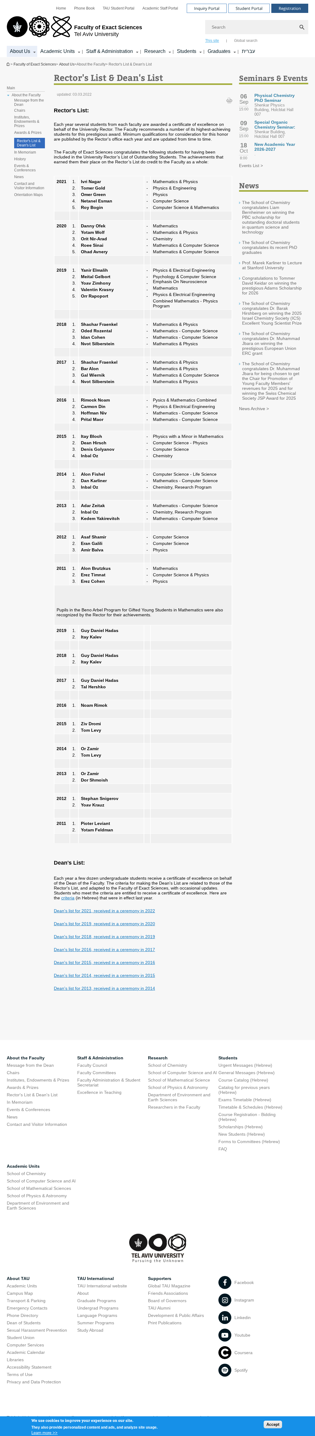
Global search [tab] (245, 40)
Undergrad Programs (97, 1308)
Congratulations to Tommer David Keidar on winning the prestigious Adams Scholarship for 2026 (272, 285)
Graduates (219, 51)
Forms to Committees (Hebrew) (249, 1141)
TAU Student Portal (118, 8)
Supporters (159, 1278)
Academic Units (57, 51)
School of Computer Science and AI (182, 1072)
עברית (248, 51)
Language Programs (97, 1315)
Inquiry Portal (206, 8)
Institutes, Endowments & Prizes (26, 121)
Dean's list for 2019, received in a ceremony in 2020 (104, 923)
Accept (272, 1424)
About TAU (18, 1278)
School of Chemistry (167, 1065)
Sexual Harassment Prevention (37, 1330)
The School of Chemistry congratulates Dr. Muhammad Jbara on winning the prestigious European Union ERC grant (271, 343)
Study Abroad (90, 1330)
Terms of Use (20, 1374)
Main (11, 88)
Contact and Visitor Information (29, 186)
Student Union (20, 1337)
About (83, 1293)
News (19, 177)
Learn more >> (44, 1432)
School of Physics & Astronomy (178, 1087)
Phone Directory (22, 1315)
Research (154, 51)
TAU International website (102, 1285)
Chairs (19, 110)
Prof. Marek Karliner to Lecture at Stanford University (272, 265)
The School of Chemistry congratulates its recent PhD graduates (269, 247)
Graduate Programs (96, 1300)
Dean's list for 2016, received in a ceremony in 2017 (104, 949)
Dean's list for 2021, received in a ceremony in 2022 (104, 910)
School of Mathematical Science (179, 1080)
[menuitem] (61, 8)
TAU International (95, 1278)
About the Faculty (26, 1057)
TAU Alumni (159, 1308)
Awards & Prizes (28, 132)
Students (186, 51)
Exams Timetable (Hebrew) (244, 1099)
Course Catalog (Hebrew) (243, 1080)
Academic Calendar (26, 1352)
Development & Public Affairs (176, 1315)
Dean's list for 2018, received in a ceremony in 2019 (104, 936)
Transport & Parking (26, 1300)
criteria (67, 897)
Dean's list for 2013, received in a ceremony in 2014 (104, 988)
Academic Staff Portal (160, 8)
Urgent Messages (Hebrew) (245, 1065)
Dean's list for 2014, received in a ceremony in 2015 (104, 975)
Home (61, 8)
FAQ (222, 1148)
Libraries (15, 1359)
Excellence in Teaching (99, 1092)
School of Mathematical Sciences (39, 1188)
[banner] (157, 28)
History (20, 159)
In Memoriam (25, 152)
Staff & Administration (109, 51)
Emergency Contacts (27, 1308)
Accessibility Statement (29, 1367)
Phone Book (84, 8)
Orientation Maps (28, 195)
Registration (290, 8)
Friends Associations (168, 1293)
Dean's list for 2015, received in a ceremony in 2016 (104, 962)
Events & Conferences (25, 168)
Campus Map (20, 1293)
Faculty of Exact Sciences (35, 64)
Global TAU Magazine (169, 1285)
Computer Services (25, 1344)
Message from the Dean (29, 102)
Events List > (251, 165)
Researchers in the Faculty (174, 1107)
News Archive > (254, 408)
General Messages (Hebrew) (246, 1072)
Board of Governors (167, 1300)
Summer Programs (95, 1322)
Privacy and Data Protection (34, 1381)
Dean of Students (24, 1322)
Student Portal (249, 8)
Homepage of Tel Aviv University (9, 64)
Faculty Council (92, 1065)
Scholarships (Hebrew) (240, 1126)
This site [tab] (212, 40)
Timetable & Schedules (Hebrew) (250, 1107)
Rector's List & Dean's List (29, 143)
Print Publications (164, 1322)
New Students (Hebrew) (241, 1134)
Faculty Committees (96, 1072)
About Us (20, 51)
